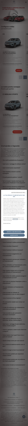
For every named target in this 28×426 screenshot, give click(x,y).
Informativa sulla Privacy (6, 223)
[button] (18, 192)
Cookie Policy (15, 219)
